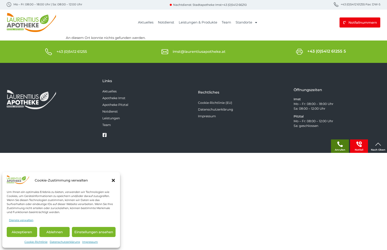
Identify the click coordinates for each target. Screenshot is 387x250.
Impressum (90, 242)
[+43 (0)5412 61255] (48, 51)
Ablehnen (54, 232)
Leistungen (111, 118)
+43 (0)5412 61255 (71, 51)
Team (226, 22)
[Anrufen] (340, 144)
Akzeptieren (22, 232)
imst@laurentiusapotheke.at (199, 51)
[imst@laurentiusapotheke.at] (164, 51)
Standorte (244, 22)
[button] (113, 180)
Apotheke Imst (113, 98)
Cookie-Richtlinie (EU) (215, 103)
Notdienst (166, 22)
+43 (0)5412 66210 (234, 4)
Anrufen (340, 149)
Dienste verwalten (21, 220)
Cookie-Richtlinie (35, 242)
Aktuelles (145, 22)
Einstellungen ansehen (93, 232)
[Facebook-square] (104, 135)
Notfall (359, 149)
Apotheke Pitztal (115, 105)
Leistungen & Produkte (198, 22)
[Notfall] (359, 144)
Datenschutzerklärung (65, 242)
